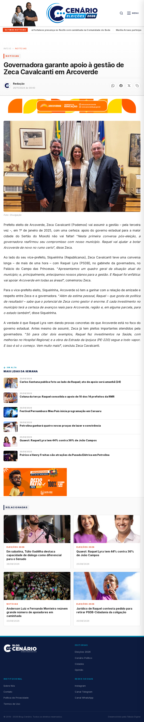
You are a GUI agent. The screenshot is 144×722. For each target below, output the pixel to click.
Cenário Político (83, 658)
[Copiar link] (137, 85)
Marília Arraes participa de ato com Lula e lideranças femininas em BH (71, 30)
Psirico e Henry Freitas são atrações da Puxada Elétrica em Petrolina (65, 454)
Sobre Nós (9, 685)
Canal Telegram (83, 691)
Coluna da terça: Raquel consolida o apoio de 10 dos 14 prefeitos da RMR (67, 396)
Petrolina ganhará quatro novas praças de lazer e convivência (60, 425)
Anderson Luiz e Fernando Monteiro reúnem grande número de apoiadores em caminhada (37, 612)
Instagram (80, 685)
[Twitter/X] (129, 85)
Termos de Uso (12, 703)
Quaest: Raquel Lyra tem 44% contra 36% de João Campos (58, 440)
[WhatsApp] (113, 85)
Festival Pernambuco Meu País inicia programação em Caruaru (60, 411)
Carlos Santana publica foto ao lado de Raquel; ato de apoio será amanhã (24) (70, 381)
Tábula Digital (133, 717)
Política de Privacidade (16, 697)
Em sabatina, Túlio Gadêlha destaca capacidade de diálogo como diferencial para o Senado (33, 555)
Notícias (21, 48)
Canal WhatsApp (84, 697)
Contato (8, 691)
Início (7, 48)
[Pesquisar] (121, 13)
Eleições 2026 (83, 651)
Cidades (79, 663)
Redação (19, 83)
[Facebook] (121, 85)
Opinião (79, 669)
